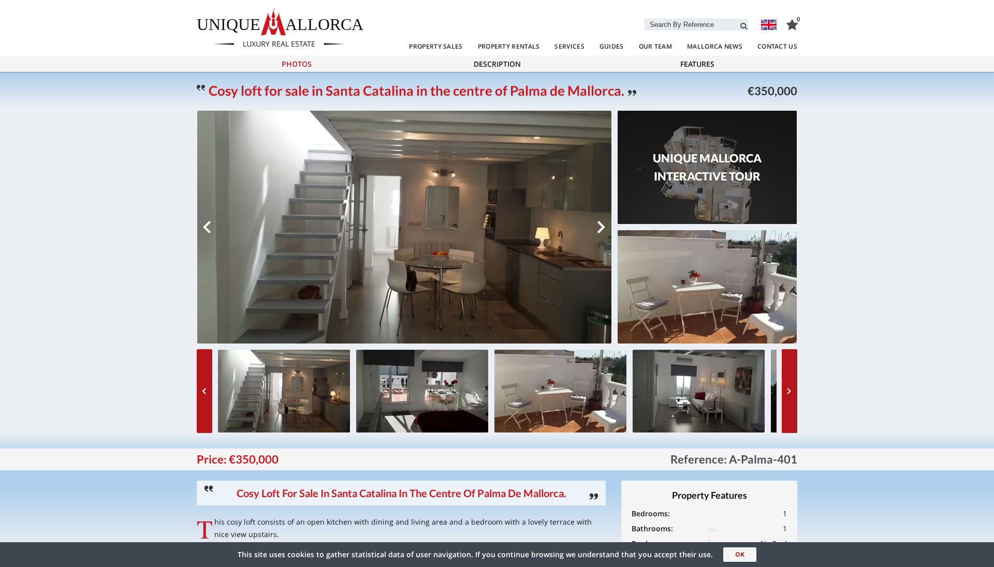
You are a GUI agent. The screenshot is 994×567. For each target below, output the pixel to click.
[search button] (744, 24)
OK (739, 554)
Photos (297, 64)
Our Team (655, 46)
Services (569, 46)
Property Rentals (509, 46)
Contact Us (777, 46)
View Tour (707, 179)
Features (697, 64)
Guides (612, 46)
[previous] (207, 227)
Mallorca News (714, 46)
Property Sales (435, 46)
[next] (601, 227)
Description (497, 64)
